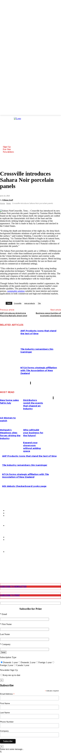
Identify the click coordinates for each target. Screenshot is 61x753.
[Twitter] (2, 571)
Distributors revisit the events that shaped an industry (33, 404)
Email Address (7, 694)
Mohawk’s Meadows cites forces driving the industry (10, 434)
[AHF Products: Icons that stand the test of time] (9, 335)
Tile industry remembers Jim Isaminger (24, 465)
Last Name (5, 712)
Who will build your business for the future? (33, 432)
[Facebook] (2, 564)
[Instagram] (2, 566)
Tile (39, 303)
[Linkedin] (2, 569)
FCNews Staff (7, 200)
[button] (3, 163)
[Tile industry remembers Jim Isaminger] (9, 354)
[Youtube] (2, 574)
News (8, 203)
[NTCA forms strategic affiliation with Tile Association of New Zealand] (9, 372)
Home (2, 203)
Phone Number (7, 722)
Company (4, 731)
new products (29, 303)
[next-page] (30, 383)
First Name (5, 703)
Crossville (17, 303)
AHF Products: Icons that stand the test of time (38, 332)
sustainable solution (16, 291)
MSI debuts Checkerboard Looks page (24, 486)
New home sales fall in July (9, 401)
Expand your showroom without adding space (32, 446)
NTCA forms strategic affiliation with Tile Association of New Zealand (38, 370)
